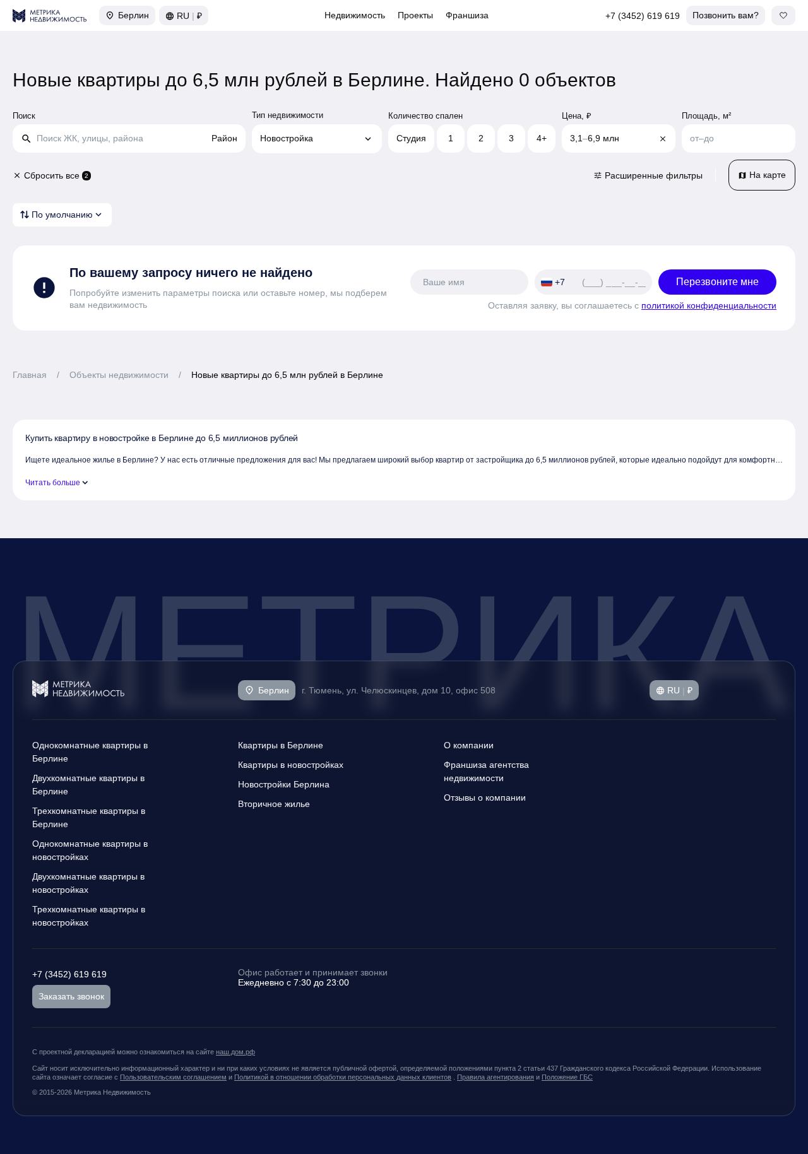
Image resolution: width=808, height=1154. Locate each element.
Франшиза (467, 15)
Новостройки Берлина (284, 784)
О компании (469, 745)
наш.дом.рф (235, 1052)
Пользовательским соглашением (173, 1077)
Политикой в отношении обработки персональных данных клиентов (342, 1077)
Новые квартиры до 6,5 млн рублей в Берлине (287, 375)
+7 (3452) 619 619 (642, 15)
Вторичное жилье (274, 804)
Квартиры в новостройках (290, 765)
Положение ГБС (567, 1077)
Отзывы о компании (485, 797)
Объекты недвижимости (119, 375)
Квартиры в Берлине (280, 745)
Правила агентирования (495, 1077)
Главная (30, 375)
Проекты (415, 15)
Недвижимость (354, 15)
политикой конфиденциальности (708, 305)
